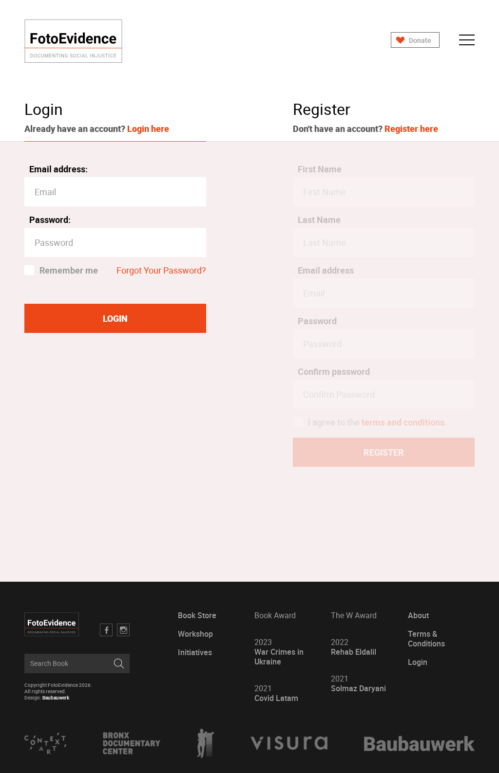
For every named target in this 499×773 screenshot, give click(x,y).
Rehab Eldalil (353, 647)
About (418, 615)
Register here (411, 128)
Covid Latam (276, 693)
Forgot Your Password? (161, 270)
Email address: (58, 169)
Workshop (195, 634)
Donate (420, 40)
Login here (148, 128)
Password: (50, 219)
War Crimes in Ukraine (279, 652)
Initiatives (195, 652)
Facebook (106, 630)
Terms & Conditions (426, 639)
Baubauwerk (55, 697)
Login (417, 662)
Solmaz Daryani (358, 684)
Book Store (197, 615)
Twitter (123, 630)
